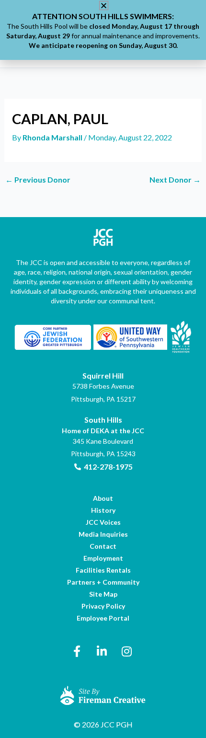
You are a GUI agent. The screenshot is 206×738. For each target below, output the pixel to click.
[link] (53, 137)
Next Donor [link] (175, 180)
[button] (103, 5)
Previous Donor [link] (37, 180)
